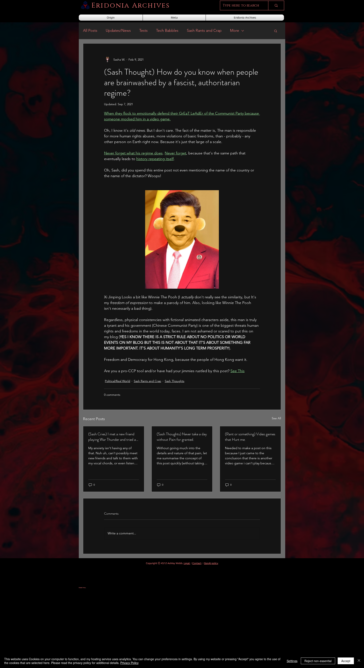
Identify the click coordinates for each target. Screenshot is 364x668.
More (234, 30)
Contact (196, 563)
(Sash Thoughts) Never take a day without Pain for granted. (182, 436)
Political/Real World (117, 381)
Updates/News (118, 30)
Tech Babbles (167, 30)
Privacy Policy (129, 663)
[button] (276, 30)
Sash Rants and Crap (204, 30)
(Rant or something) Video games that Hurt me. (250, 436)
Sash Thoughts (174, 381)
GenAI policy (211, 563)
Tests (143, 30)
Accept (345, 661)
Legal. (187, 563)
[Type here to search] (276, 5)
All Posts (90, 30)
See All (276, 418)
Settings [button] (292, 661)
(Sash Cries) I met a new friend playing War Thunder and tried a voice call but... (112, 436)
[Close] (358, 661)
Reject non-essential (318, 661)
